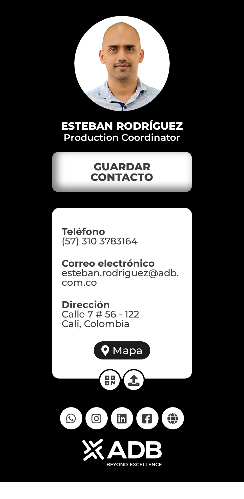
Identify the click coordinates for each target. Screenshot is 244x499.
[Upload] (134, 380)
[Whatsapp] (71, 418)
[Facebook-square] (147, 418)
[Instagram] (96, 418)
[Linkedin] (122, 418)
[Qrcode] (110, 380)
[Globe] (173, 418)
